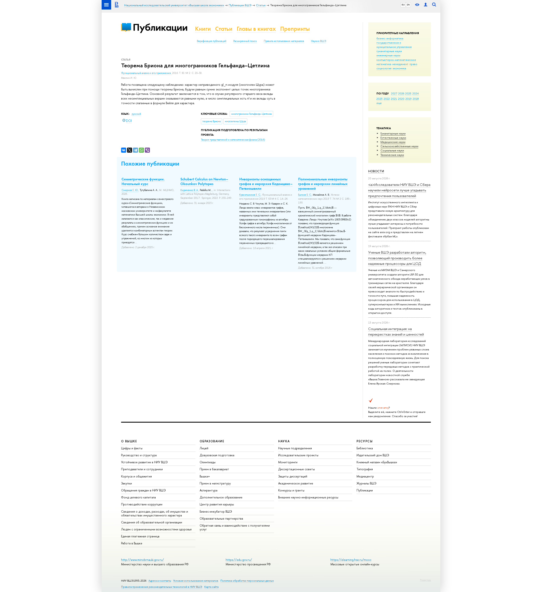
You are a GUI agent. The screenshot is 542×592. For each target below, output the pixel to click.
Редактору (425, 579)
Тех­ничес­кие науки (392, 155)
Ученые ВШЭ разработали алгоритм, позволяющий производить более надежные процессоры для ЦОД (397, 258)
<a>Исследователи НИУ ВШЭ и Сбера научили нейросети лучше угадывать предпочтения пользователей (399, 190)
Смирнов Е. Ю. (130, 190)
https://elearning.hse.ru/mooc (350, 560)
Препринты (295, 28)
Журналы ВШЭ (366, 483)
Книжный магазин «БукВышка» (377, 462)
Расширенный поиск (245, 41)
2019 (408, 99)
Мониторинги (287, 462)
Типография (365, 469)
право (413, 64)
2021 (394, 99)
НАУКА (284, 441)
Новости (376, 171)
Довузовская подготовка (217, 455)
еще (379, 103)
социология (383, 68)
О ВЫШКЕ (129, 441)
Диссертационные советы (296, 469)
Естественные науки (393, 138)
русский (136, 114)
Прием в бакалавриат (214, 469)
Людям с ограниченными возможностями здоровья (156, 529)
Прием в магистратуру (215, 483)
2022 (387, 99)
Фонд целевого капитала (138, 497)
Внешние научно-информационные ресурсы (308, 497)
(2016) (233, 139)
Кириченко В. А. (189, 190)
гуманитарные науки (389, 51)
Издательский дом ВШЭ (373, 455)
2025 (408, 93)
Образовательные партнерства (221, 518)
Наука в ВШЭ (318, 41)
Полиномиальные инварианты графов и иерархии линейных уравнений (323, 184)
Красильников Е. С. (250, 194)
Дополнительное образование (221, 497)
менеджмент (400, 64)
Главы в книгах (256, 28)
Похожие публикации (150, 163)
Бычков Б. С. (305, 194)
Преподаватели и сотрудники (142, 469)
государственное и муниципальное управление (394, 45)
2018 (416, 99)
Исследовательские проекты (298, 455)
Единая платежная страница (140, 536)
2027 (394, 93)
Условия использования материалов (195, 580)
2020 (401, 99)
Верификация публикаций (211, 41)
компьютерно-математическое (396, 60)
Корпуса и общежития (136, 476)
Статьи (223, 28)
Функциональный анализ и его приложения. (146, 73)
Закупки (126, 483)
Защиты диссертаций (292, 476)
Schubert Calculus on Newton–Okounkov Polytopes (204, 181)
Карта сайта (211, 587)
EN (408, 4)
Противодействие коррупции (141, 504)
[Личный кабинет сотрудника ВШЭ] (425, 5)
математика (383, 64)
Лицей (204, 448)
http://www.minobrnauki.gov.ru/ (142, 560)
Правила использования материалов (284, 41)
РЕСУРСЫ (365, 441)
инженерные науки (388, 55)
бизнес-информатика (389, 38)
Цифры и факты (131, 448)
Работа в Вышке (131, 543)
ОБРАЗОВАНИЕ (212, 441)
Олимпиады (208, 462)
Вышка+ (205, 476)
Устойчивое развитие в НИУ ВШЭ (144, 462)
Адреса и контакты (159, 580)
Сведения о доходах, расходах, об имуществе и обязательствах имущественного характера (154, 513)
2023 (379, 99)
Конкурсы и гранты (291, 490)
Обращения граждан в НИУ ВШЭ (143, 490)
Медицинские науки (392, 142)
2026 (401, 93)
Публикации (160, 27)
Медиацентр (365, 476)
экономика (399, 68)
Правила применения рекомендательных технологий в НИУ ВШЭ (161, 587)
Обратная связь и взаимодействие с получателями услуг (235, 527)
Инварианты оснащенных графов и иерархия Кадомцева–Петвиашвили (266, 184)
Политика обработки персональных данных (247, 580)
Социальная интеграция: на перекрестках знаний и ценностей (396, 331)
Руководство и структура (139, 455)
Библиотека (365, 448)
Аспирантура (208, 490)
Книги (203, 28)
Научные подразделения (295, 448)
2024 (415, 93)
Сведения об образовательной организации (151, 522)
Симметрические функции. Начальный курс (143, 181)
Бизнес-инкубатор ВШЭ (216, 511)
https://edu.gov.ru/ (239, 560)
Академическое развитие (295, 483)
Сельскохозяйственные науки (399, 146)
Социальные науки (392, 150)
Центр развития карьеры (217, 504)
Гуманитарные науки (393, 133)
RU (403, 4)
